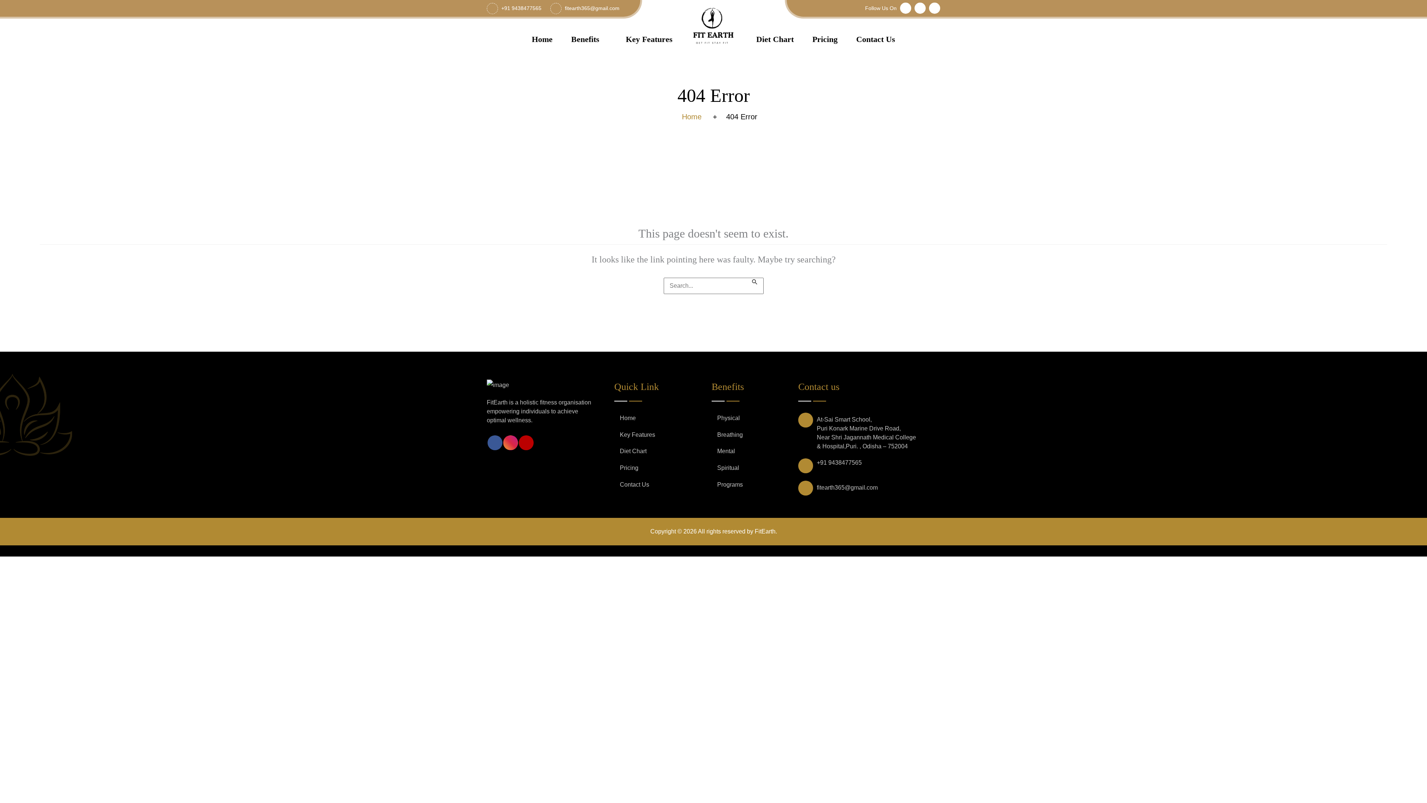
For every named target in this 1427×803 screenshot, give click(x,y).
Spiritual (728, 468)
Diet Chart (775, 39)
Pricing (825, 39)
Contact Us (875, 39)
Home (542, 39)
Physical (728, 418)
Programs (730, 484)
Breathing (730, 435)
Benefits (585, 39)
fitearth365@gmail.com (847, 487)
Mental (726, 451)
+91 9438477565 (839, 462)
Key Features (649, 39)
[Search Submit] (755, 281)
